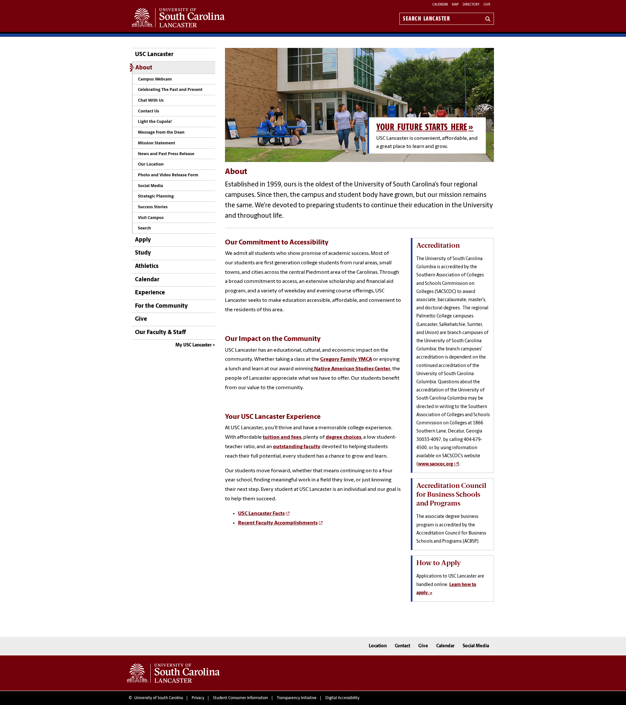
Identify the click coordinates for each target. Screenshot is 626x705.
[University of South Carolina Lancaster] (173, 673)
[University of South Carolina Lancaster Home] (178, 17)
